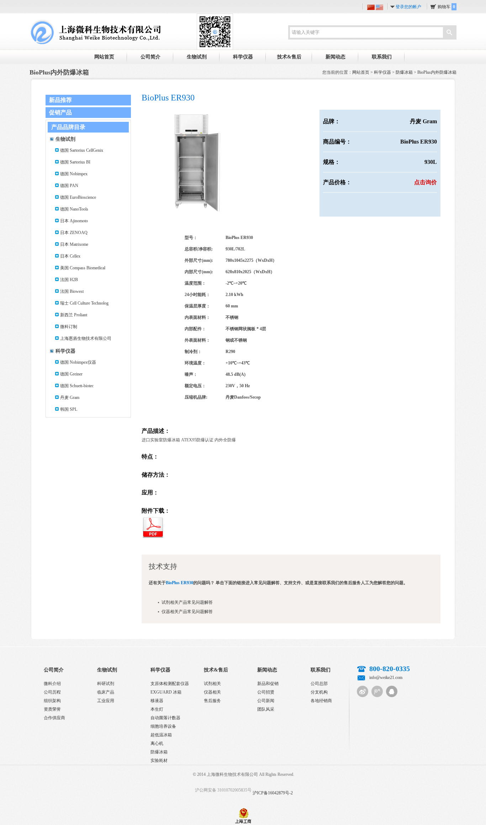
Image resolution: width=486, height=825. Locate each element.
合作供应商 (54, 717)
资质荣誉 (52, 709)
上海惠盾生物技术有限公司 (85, 338)
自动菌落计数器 (165, 717)
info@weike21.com (385, 677)
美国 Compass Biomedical (82, 267)
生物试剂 (197, 56)
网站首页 (104, 56)
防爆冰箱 (404, 72)
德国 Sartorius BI (75, 162)
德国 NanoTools (74, 209)
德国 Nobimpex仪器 (78, 362)
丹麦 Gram (69, 397)
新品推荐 (60, 100)
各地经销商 (321, 700)
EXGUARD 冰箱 (165, 692)
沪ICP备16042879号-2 (273, 792)
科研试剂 (105, 683)
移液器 (156, 700)
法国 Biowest (72, 291)
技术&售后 (289, 56)
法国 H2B (69, 279)
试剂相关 (212, 683)
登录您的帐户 (408, 6)
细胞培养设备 (163, 726)
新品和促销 (268, 683)
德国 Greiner (71, 374)
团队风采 (265, 709)
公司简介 (150, 56)
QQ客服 (391, 691)
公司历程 (52, 692)
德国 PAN (69, 185)
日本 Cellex (70, 256)
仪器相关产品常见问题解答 (187, 611)
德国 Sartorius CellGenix (81, 150)
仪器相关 (212, 692)
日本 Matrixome (74, 244)
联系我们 (382, 56)
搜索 (449, 33)
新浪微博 (362, 691)
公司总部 (319, 683)
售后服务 (212, 700)
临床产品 (105, 692)
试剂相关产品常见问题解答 (187, 602)
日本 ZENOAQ (74, 232)
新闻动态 (335, 56)
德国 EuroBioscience (78, 197)
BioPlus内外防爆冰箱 (436, 72)
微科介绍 (52, 683)
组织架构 (52, 700)
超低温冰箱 (161, 734)
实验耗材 (159, 760)
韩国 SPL (68, 409)
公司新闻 (265, 700)
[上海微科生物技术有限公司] (95, 31)
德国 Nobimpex (74, 173)
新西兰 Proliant (73, 314)
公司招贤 (265, 692)
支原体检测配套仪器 (169, 683)
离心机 (156, 743)
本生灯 (156, 709)
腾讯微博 (377, 691)
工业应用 (105, 700)
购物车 (446, 6)
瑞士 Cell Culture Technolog (84, 303)
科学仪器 (243, 56)
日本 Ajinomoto (74, 220)
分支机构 (319, 692)
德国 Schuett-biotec (77, 385)
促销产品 (60, 112)
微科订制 (68, 326)
